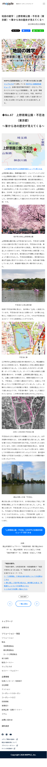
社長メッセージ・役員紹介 (12, 681)
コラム (4, 714)
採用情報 (5, 701)
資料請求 (5, 726)
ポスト (16, 31)
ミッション (6, 689)
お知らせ (5, 627)
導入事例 (5, 658)
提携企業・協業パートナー (12, 709)
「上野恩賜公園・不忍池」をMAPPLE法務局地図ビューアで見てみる (23, 531)
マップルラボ (9, 84)
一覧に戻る (23, 604)
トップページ (7, 621)
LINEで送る (39, 31)
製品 (3, 642)
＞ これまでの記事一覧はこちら (15, 589)
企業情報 (5, 676)
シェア (26, 31)
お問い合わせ (7, 719)
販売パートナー (8, 662)
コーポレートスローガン (11, 693)
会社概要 (5, 685)
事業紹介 (5, 705)
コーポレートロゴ (8, 697)
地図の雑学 (23, 596)
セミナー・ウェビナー (10, 670)
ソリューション (8, 638)
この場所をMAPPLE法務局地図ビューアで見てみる (23, 169)
